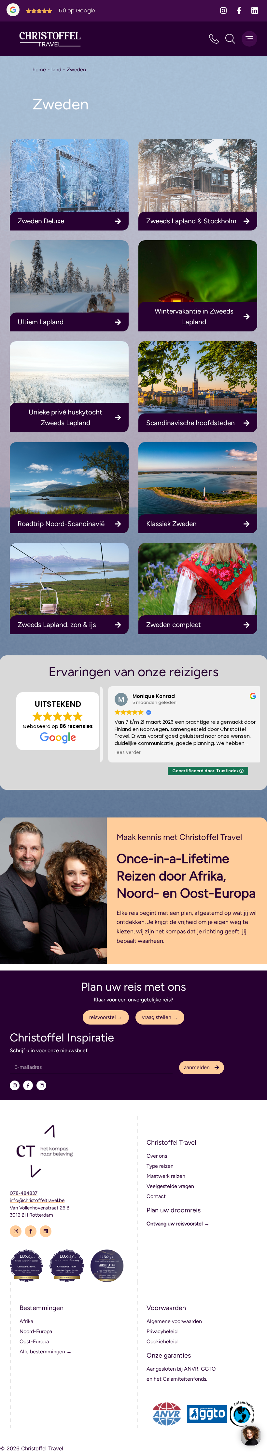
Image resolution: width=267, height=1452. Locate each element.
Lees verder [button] (122, 753)
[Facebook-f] (239, 11)
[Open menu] (249, 39)
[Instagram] (224, 11)
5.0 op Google (77, 10)
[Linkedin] (254, 11)
